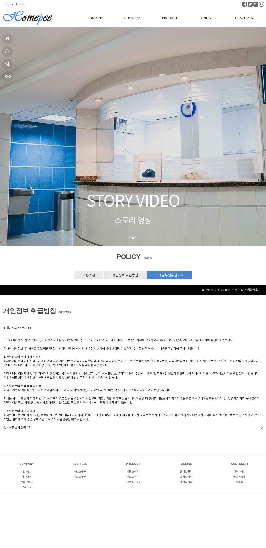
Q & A (7, 64)
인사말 (26, 471)
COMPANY (95, 17)
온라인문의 (186, 471)
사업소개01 (79, 471)
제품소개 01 (133, 471)
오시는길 (27, 487)
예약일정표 (186, 481)
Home (9, 4)
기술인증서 (26, 481)
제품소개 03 (133, 481)
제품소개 (7, 51)
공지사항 (239, 471)
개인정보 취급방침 (125, 274)
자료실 (239, 481)
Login (20, 4)
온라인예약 (186, 476)
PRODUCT (170, 17)
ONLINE (207, 17)
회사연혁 (27, 476)
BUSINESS (132, 17)
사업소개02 (79, 476)
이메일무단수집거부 (169, 274)
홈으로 (7, 38)
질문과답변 (239, 476)
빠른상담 (7, 76)
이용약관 (89, 274)
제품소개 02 (133, 476)
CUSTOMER (244, 17)
